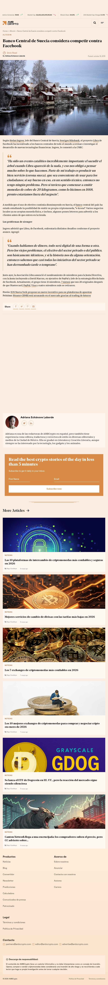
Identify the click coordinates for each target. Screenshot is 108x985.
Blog (5, 868)
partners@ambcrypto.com (18, 944)
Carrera (57, 887)
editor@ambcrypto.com (46, 944)
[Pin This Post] (27, 306)
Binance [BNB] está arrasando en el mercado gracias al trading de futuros (52, 295)
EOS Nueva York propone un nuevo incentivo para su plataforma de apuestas (51, 292)
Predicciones (9, 887)
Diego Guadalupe (12, 568)
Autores (58, 881)
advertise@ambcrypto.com (75, 944)
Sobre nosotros (61, 862)
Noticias (8, 555)
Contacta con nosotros (65, 875)
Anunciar (58, 868)
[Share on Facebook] (15, 306)
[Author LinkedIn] (31, 423)
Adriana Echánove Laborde (15, 56)
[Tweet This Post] (21, 306)
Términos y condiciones (14, 923)
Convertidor (8, 875)
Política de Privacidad (13, 929)
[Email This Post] (33, 306)
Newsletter (8, 881)
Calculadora (8, 894)
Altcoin (7, 35)
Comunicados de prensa (14, 900)
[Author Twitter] (24, 423)
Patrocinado (8, 906)
